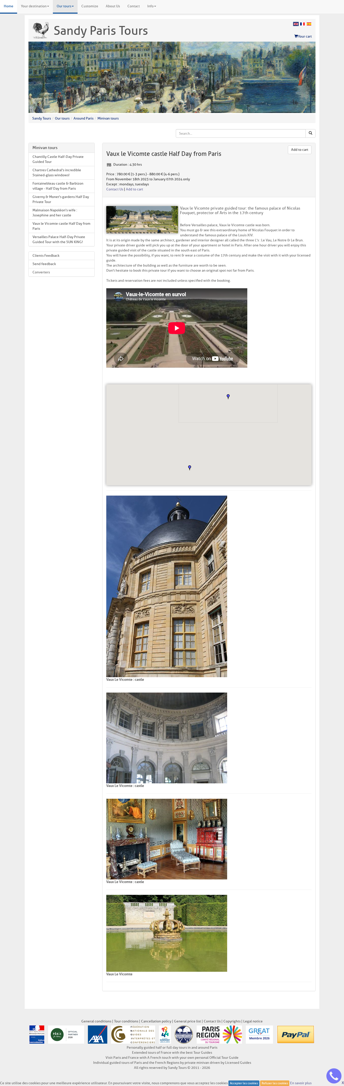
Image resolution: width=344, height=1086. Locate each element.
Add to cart (299, 150)
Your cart (305, 36)
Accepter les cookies (244, 1083)
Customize (89, 6)
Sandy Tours (41, 118)
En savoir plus (301, 1083)
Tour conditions (126, 1021)
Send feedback (44, 264)
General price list (187, 1021)
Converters (41, 272)
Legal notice (253, 1021)
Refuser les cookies (275, 1083)
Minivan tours (108, 118)
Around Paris (83, 118)
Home (8, 6)
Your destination (34, 6)
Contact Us (114, 189)
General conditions (96, 1021)
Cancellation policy (156, 1021)
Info (150, 6)
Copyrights (231, 1021)
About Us (113, 6)
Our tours (64, 6)
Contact (133, 6)
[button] (228, 396)
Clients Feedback (45, 255)
